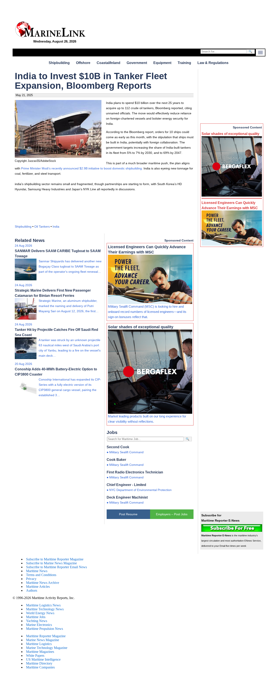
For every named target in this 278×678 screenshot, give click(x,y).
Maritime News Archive (42, 582)
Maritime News (36, 571)
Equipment (162, 63)
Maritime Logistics (39, 644)
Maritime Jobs (35, 617)
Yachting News (36, 621)
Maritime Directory (39, 663)
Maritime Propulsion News (44, 628)
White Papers (35, 655)
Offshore (83, 63)
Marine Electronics (39, 625)
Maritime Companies (40, 667)
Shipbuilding (59, 63)
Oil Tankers (42, 226)
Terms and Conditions (41, 575)
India (56, 226)
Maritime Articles (38, 586)
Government (137, 63)
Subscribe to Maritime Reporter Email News (56, 567)
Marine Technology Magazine (46, 648)
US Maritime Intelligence (43, 659)
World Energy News (40, 613)
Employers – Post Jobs (171, 514)
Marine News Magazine (42, 640)
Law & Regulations (212, 63)
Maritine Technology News (45, 609)
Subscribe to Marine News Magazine (51, 563)
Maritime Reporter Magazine (46, 636)
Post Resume (128, 514)
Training (184, 63)
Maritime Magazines (40, 651)
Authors (31, 590)
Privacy (31, 579)
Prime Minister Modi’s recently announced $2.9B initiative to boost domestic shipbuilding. (82, 168)
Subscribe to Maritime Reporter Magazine (54, 559)
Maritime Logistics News (43, 605)
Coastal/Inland (108, 63)
